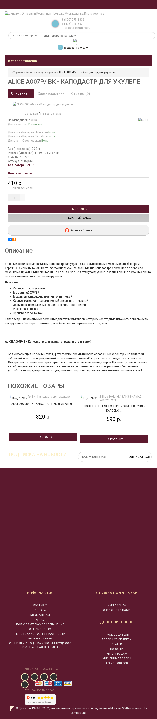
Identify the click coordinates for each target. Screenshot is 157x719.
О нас (40, 619)
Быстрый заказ (79, 217)
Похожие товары (20, 173)
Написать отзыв (50, 113)
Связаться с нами (116, 610)
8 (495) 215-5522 (73, 23)
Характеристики (51, 93)
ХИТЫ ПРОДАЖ (117, 653)
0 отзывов (30, 113)
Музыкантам (40, 614)
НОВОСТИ (116, 648)
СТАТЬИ (116, 644)
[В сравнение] (40, 197)
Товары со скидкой (117, 639)
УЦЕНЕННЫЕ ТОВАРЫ (116, 658)
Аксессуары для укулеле (40, 72)
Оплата (40, 610)
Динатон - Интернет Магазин (31, 132)
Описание (19, 93)
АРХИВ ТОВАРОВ (117, 663)
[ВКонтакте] (10, 239)
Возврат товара (40, 638)
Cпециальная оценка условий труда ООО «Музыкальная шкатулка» (40, 645)
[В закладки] (31, 197)
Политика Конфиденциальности (40, 633)
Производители (117, 634)
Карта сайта (117, 605)
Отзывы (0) (80, 93)
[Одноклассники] (14, 239)
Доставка (40, 605)
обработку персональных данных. (132, 463)
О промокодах (40, 629)
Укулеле (18, 72)
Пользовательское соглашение (40, 624)
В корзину (79, 209)
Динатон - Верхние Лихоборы (31, 136)
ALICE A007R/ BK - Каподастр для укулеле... (43, 403)
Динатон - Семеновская (28, 140)
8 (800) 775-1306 (73, 19)
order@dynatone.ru (77, 27)
